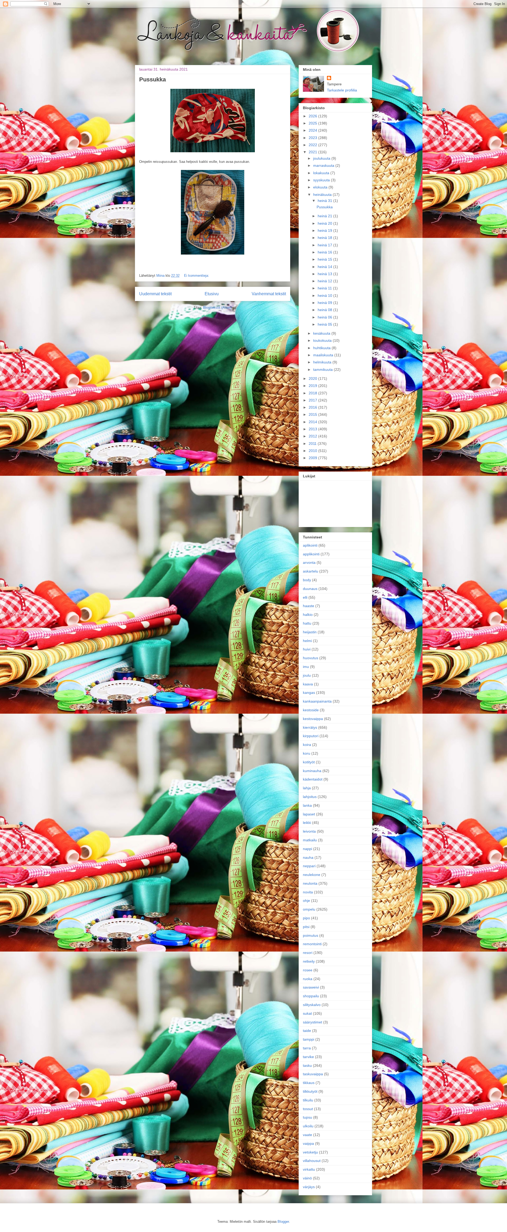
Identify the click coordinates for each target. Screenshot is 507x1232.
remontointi (312, 944)
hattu (307, 623)
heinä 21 (325, 216)
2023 (313, 138)
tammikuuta (323, 369)
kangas (309, 692)
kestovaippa (313, 719)
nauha (308, 857)
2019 (313, 386)
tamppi (308, 1039)
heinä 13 (325, 274)
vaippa (308, 1143)
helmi (307, 641)
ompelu (309, 909)
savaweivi (311, 987)
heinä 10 (325, 295)
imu (306, 667)
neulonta (310, 883)
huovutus (310, 658)
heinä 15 (325, 259)
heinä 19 (325, 230)
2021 (313, 152)
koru (306, 753)
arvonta (309, 562)
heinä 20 (325, 223)
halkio (308, 614)
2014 (313, 422)
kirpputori (310, 736)
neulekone (311, 875)
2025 (313, 123)
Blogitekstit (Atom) (217, 308)
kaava (308, 684)
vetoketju (310, 1152)
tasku (307, 1065)
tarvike (308, 1057)
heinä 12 (325, 281)
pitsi (306, 927)
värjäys (309, 1187)
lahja (307, 788)
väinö (307, 1178)
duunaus (310, 589)
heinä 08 (325, 310)
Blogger (283, 1222)
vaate (307, 1135)
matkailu (310, 840)
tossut (308, 1109)
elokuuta (320, 187)
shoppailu (311, 996)
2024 (313, 130)
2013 (313, 429)
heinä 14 (325, 267)
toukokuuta (323, 340)
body (307, 580)
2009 (313, 458)
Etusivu (212, 294)
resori (307, 952)
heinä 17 (325, 245)
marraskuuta (324, 165)
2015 (313, 414)
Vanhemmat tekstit (269, 294)
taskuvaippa (313, 1074)
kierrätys (310, 727)
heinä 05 (325, 324)
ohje (306, 900)
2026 (313, 116)
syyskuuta (322, 180)
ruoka (307, 979)
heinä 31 (325, 201)
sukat (307, 1013)
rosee (307, 970)
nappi (307, 849)
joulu (307, 675)
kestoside (311, 710)
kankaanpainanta (317, 701)
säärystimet (312, 1022)
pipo (306, 918)
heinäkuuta (323, 194)
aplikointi (310, 545)
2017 (313, 400)
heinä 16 (325, 252)
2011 (313, 443)
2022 (313, 145)
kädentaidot (312, 779)
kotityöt (309, 762)
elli (305, 597)
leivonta (309, 831)
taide (307, 1030)
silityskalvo (312, 1005)
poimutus (310, 935)
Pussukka (152, 79)
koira (307, 744)
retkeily (309, 961)
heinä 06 (325, 317)
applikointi (311, 554)
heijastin (310, 632)
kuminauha (312, 771)
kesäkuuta (322, 333)
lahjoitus (310, 797)
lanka (307, 805)
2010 (313, 451)
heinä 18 (325, 238)
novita (308, 892)
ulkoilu (308, 1126)
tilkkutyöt (310, 1091)
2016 (313, 407)
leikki (307, 822)
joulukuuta (322, 158)
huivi (307, 649)
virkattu (309, 1169)
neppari (309, 866)
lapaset (309, 814)
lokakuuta (321, 173)
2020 (313, 378)
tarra (307, 1048)
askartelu (310, 571)
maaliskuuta (323, 355)
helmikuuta (322, 362)
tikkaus (308, 1083)
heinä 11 (325, 288)
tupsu (307, 1117)
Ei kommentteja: (196, 276)
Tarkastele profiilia (342, 90)
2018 (313, 393)
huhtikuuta (322, 348)
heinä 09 (325, 303)
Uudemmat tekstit (155, 294)
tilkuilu (308, 1100)
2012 (313, 436)
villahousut (312, 1161)
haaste (308, 606)
